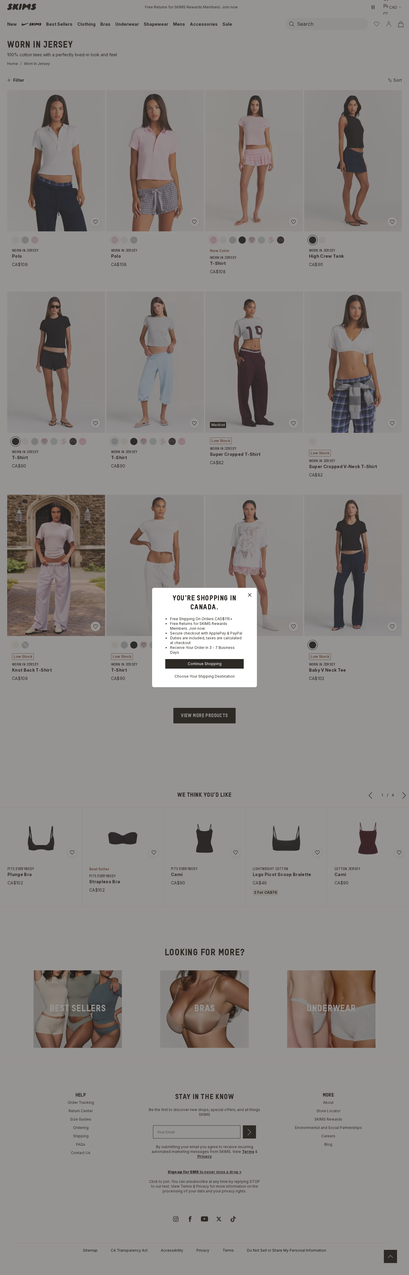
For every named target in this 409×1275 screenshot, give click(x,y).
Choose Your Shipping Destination (205, 676)
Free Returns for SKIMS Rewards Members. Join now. (198, 626)
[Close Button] (250, 595)
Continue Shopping (205, 663)
